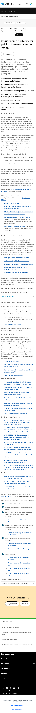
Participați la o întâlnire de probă (14, 226)
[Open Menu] (34, 3)
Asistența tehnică (6, 496)
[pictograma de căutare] (27, 4)
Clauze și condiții (7, 690)
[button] (31, 3)
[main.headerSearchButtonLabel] (27, 3)
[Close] (33, 698)
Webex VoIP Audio (8, 296)
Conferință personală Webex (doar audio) (15, 583)
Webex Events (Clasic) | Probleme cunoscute (18, 264)
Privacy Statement (17, 705)
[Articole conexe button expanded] (33, 622)
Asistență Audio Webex (9, 640)
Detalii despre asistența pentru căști (15, 413)
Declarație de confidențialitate (10, 693)
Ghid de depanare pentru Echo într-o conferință (17, 645)
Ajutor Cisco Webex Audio (10, 627)
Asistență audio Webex (11, 203)
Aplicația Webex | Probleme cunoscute (16, 258)
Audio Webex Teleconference (11, 580)
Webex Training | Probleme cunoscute (16, 272)
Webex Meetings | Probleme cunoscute (16, 261)
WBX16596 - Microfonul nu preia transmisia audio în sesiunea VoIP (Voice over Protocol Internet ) (18, 455)
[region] (18, 704)
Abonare (19, 35)
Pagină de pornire (5, 11)
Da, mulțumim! (12, 604)
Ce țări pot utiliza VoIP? (11, 361)
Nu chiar (25, 604)
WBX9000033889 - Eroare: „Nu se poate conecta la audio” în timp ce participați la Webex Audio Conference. (17, 422)
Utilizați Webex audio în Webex (14, 325)
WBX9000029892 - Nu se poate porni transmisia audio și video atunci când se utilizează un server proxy (16, 437)
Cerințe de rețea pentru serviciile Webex (17, 217)
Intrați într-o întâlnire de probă (13, 375)
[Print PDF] (13, 35)
